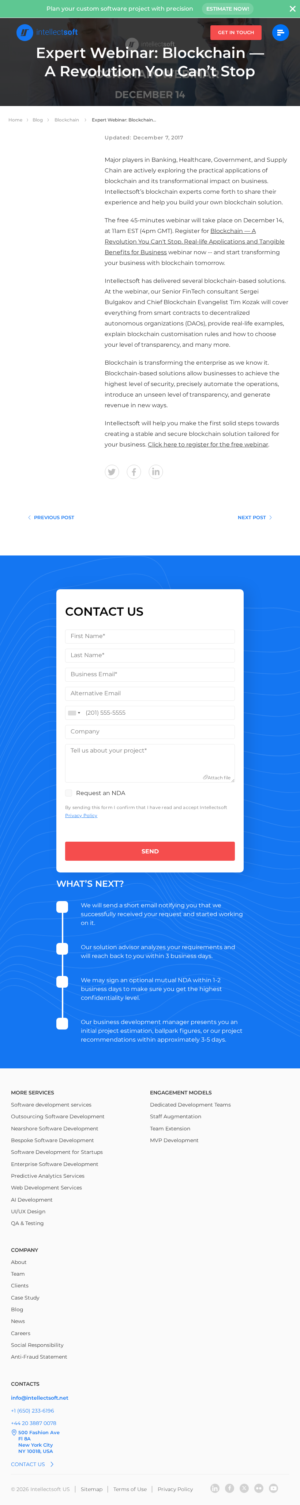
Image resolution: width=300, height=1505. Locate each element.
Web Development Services (46, 1187)
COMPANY (24, 1250)
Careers (20, 1333)
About (19, 1262)
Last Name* (87, 655)
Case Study (25, 1297)
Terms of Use (130, 1489)
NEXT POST (252, 517)
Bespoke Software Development (52, 1140)
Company (85, 731)
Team (18, 1274)
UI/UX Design (28, 1211)
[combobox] (73, 712)
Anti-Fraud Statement (39, 1356)
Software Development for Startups (57, 1152)
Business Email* (94, 674)
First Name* (88, 636)
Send (150, 851)
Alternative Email (96, 693)
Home (15, 120)
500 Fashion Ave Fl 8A (39, 1435)
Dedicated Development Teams (190, 1104)
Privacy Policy (81, 815)
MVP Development (174, 1140)
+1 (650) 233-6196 (32, 1410)
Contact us (28, 1464)
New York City (35, 1445)
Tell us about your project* (109, 750)
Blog (38, 120)
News (18, 1321)
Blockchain (67, 120)
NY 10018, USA (35, 1451)
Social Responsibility (37, 1345)
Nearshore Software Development (54, 1128)
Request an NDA (100, 793)
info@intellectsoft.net (39, 1398)
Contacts (25, 1383)
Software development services (51, 1104)
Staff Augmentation (175, 1116)
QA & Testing (27, 1223)
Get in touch (236, 32)
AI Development (32, 1199)
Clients (20, 1285)
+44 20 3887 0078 (33, 1423)
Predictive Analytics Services (48, 1176)
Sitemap (91, 1489)
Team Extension (170, 1128)
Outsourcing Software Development (58, 1116)
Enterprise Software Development (54, 1164)
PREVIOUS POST (54, 517)
